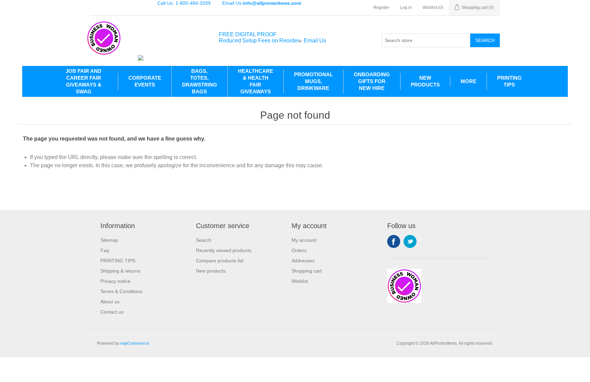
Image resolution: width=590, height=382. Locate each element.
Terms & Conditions (121, 291)
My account (304, 240)
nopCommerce (134, 343)
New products (211, 271)
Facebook (393, 241)
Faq (104, 250)
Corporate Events (144, 81)
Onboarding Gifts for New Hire (372, 81)
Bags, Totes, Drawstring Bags (199, 81)
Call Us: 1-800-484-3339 (184, 3)
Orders (299, 250)
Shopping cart (307, 271)
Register (381, 7)
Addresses (303, 260)
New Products (425, 81)
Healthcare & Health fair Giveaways (255, 81)
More (468, 81)
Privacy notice (115, 281)
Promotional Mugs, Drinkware (313, 81)
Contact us (112, 312)
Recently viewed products (223, 250)
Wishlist (300, 281)
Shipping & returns (120, 271)
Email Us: (261, 3)
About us (110, 301)
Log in (406, 7)
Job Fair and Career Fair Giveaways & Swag (83, 81)
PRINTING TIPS (509, 81)
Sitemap (109, 240)
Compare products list (219, 260)
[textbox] (426, 40)
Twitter (410, 241)
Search (485, 40)
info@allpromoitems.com (272, 3)
